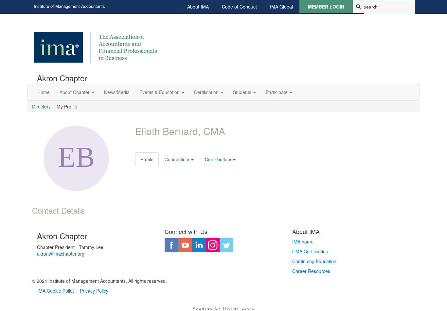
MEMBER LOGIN (326, 6)
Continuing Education (314, 261)
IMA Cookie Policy (56, 290)
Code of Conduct (239, 6)
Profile (146, 159)
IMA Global (281, 6)
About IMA (198, 6)
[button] (77, 92)
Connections (177, 159)
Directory (41, 106)
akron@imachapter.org (60, 253)
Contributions (218, 159)
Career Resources (311, 271)
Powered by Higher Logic (223, 308)
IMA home (302, 241)
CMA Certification (310, 251)
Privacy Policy (94, 290)
